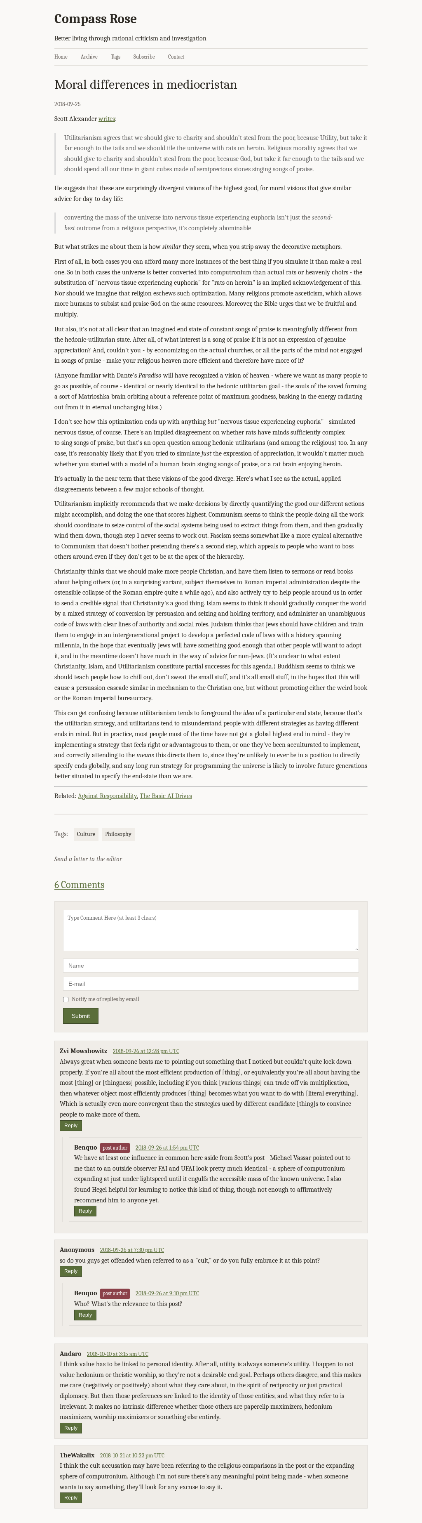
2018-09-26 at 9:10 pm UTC (167, 1293)
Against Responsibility (107, 796)
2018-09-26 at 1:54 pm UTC (167, 1147)
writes (106, 119)
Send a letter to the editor (88, 859)
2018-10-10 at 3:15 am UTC (117, 1354)
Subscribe (144, 57)
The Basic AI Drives (166, 796)
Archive (89, 57)
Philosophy (118, 834)
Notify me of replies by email (105, 999)
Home (61, 57)
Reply (70, 1126)
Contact (176, 57)
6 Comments (79, 884)
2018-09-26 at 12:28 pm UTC (146, 1051)
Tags (115, 57)
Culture (86, 834)
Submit (81, 1016)
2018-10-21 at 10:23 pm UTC (132, 1455)
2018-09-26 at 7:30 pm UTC (132, 1250)
